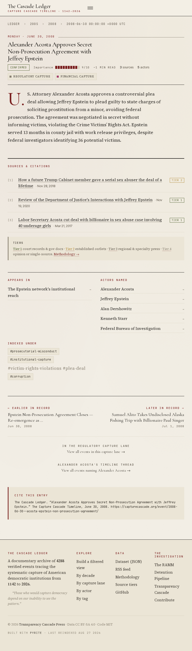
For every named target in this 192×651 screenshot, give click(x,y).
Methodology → (66, 254)
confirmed (18, 67)
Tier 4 (166, 249)
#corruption (20, 376)
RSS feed (123, 569)
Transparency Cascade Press (42, 624)
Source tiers (126, 584)
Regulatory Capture (31, 76)
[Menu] (132, 8)
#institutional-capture (30, 359)
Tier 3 (113, 249)
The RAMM (164, 564)
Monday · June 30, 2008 (31, 36)
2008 (52, 24)
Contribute (164, 600)
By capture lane (90, 583)
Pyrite (36, 633)
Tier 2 (177, 180)
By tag (82, 598)
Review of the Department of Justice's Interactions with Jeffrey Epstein (85, 199)
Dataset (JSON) (129, 561)
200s (34, 24)
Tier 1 (177, 200)
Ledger (14, 24)
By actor (84, 590)
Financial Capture (77, 76)
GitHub (122, 592)
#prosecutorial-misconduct (33, 351)
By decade (85, 575)
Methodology (128, 577)
